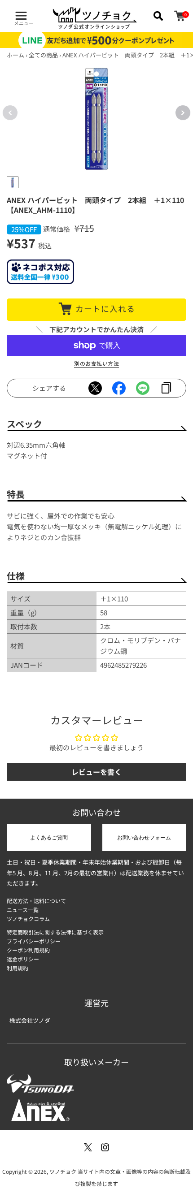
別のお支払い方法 (96, 363)
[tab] (12, 182)
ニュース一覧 (23, 909)
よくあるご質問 (49, 837)
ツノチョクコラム (28, 918)
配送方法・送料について (36, 900)
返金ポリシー (23, 959)
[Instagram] (105, 1147)
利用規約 (17, 968)
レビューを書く (96, 771)
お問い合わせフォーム (144, 837)
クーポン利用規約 (28, 950)
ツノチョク (62, 1171)
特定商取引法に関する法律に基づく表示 (55, 932)
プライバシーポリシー (34, 941)
